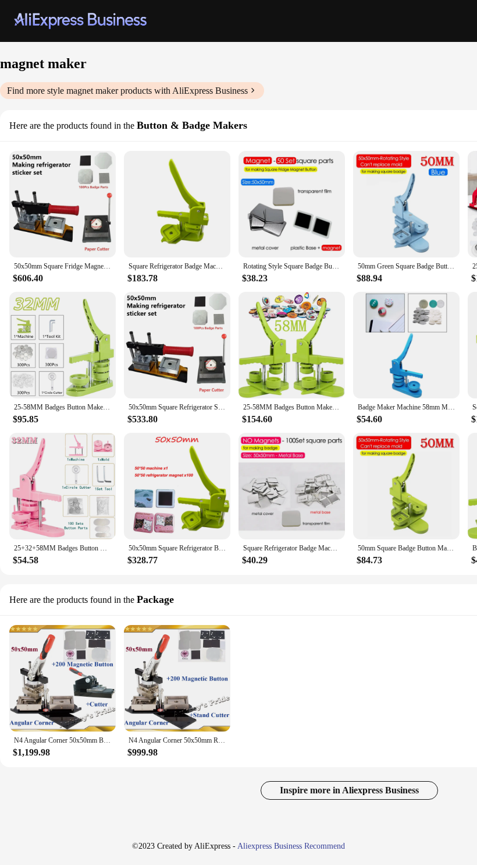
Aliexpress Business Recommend (291, 846)
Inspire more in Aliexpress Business (349, 790)
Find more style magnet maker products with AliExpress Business (127, 91)
